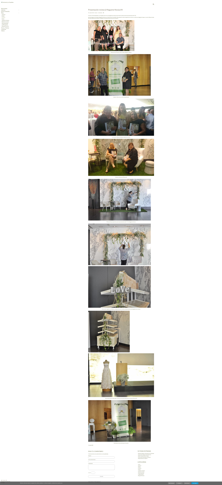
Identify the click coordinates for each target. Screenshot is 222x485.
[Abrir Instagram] (4, 480)
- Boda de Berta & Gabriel (142, 458)
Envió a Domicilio (5, 11)
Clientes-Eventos (5, 20)
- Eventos (139, 468)
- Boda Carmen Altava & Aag (143, 455)
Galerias (3, 10)
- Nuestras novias (141, 471)
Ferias (3, 19)
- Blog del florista (141, 475)
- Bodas (139, 466)
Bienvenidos (4, 8)
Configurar (179, 483)
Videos (3, 30)
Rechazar (187, 483)
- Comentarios (100, 12)
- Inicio (139, 464)
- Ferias (139, 469)
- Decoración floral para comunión (144, 457)
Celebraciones (5, 24)
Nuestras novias (5, 21)
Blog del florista (5, 26)
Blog (2, 13)
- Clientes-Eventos (141, 470)
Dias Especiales (5, 23)
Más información (171, 483)
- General (139, 465)
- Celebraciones (141, 474)
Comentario (90, 463)
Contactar (3, 29)
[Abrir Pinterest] (6, 480)
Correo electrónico (92, 459)
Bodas (3, 16)
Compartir (90, 445)
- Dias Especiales (141, 473)
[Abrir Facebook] (1, 480)
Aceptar (195, 483)
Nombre (89, 455)
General (3, 14)
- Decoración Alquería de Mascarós (144, 454)
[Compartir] (103, 12)
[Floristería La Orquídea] (7, 2)
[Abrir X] (3, 480)
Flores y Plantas (5, 28)
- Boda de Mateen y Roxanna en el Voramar (146, 453)
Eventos (3, 17)
